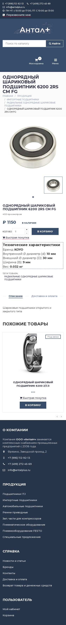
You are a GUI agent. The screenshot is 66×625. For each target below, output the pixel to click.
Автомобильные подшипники (23, 506)
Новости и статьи (14, 560)
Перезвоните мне (18, 15)
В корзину (45, 231)
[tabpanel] (53, 185)
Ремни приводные (15, 512)
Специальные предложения (21, 537)
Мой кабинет (11, 609)
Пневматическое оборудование (24, 524)
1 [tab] (33, 197)
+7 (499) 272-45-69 (40, 3)
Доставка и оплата (44, 296)
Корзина (8, 615)
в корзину (33, 405)
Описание (16, 296)
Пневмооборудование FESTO (22, 530)
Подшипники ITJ (14, 494)
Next (61, 416)
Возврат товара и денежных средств (27, 585)
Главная (8, 96)
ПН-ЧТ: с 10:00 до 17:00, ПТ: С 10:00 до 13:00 (29, 10)
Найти (55, 43)
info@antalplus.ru (15, 7)
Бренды (8, 567)
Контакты (9, 573)
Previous (57, 416)
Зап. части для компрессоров (22, 518)
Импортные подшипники (23, 99)
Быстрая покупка (17, 237)
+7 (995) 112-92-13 (14, 3)
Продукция (24, 96)
